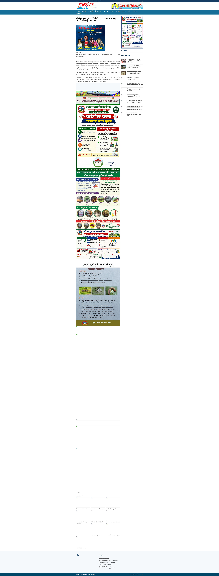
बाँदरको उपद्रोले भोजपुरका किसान (112, 509)
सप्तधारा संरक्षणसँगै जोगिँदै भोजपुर (97, 509)
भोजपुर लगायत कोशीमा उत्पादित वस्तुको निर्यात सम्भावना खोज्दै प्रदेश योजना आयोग (134, 61)
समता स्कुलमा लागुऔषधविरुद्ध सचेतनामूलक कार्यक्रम (133, 78)
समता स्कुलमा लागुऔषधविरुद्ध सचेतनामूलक (81, 522)
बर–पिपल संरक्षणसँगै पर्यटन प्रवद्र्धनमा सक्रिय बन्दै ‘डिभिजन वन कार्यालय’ (135, 101)
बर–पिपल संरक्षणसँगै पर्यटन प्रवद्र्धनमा (113, 535)
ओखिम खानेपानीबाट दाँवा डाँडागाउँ (97, 522)
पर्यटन (112, 11)
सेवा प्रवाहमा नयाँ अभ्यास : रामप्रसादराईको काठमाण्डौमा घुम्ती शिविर (134, 114)
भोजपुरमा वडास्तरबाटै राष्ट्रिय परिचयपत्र (112, 522)
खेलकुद (124, 11)
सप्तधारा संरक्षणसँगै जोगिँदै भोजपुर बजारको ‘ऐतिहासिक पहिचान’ (134, 67)
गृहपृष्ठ (78, 11)
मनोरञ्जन (118, 11)
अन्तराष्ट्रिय (135, 11)
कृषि (108, 11)
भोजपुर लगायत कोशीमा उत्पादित (81, 509)
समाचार (84, 11)
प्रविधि (129, 11)
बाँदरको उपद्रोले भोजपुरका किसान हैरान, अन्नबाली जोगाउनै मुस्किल (134, 72)
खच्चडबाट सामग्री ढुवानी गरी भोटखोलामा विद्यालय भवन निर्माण (133, 95)
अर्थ (104, 11)
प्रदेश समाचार (98, 11)
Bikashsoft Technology (138, 574)
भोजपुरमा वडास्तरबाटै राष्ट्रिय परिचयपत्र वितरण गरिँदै (134, 90)
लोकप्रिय (124, 50)
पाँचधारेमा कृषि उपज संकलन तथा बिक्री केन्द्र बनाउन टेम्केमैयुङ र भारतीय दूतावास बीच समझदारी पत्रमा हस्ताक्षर (135, 107)
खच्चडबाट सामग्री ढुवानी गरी (96, 535)
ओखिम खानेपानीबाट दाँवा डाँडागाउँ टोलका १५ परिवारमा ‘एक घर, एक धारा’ (135, 84)
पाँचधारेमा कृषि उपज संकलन (81, 548)
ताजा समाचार (125, 55)
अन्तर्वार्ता (90, 11)
